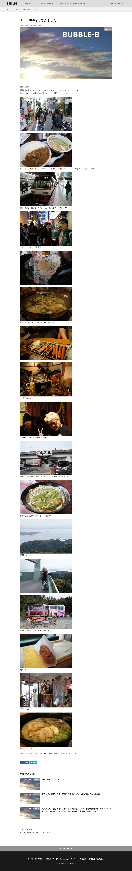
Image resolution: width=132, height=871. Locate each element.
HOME (11, 9)
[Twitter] (33, 762)
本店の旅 (68, 3)
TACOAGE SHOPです (51, 779)
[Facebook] (24, 762)
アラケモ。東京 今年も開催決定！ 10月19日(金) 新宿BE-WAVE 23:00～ (72, 794)
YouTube (60, 3)
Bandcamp (50, 3)
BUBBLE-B (12, 3)
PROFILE (28, 3)
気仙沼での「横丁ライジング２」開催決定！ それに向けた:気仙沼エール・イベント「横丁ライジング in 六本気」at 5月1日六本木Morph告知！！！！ (76, 809)
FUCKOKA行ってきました (30, 9)
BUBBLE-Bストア (39, 3)
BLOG (21, 3)
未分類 (18, 9)
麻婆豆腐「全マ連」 (79, 3)
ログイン (38, 833)
